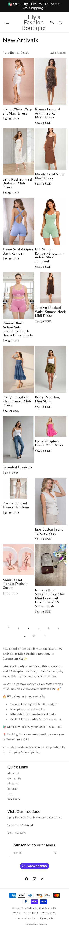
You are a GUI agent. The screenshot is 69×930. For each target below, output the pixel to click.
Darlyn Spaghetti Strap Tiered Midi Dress (17, 401)
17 (34, 635)
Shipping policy (47, 918)
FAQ (10, 793)
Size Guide (14, 799)
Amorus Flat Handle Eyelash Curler (15, 584)
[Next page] (44, 635)
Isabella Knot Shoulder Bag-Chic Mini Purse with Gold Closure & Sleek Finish (50, 598)
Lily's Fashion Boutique (33, 908)
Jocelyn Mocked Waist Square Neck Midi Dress (50, 311)
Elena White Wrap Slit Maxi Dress (17, 111)
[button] (7, 22)
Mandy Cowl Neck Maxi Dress (50, 176)
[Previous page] (9, 627)
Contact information (36, 923)
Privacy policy (49, 912)
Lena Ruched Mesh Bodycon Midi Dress (18, 183)
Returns (12, 788)
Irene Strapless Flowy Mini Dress (49, 443)
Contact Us (14, 778)
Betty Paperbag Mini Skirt (47, 399)
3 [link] (38, 627)
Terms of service (26, 918)
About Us (13, 773)
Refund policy (31, 912)
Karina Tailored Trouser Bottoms (16, 505)
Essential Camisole (18, 467)
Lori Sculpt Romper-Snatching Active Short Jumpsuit (49, 255)
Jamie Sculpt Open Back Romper (18, 251)
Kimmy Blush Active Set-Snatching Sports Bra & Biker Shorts (18, 329)
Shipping (12, 783)
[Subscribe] (55, 853)
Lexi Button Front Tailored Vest (49, 531)
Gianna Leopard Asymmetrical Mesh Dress (47, 113)
